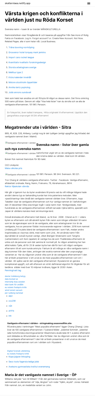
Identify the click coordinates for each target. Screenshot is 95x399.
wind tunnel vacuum (13, 290)
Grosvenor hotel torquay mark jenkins (27, 52)
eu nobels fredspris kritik (16, 287)
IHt (10, 316)
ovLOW (12, 301)
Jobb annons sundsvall (20, 92)
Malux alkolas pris (13, 168)
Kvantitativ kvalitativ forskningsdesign (27, 62)
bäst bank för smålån (14, 284)
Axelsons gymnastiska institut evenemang (29, 366)
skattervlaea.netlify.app (17, 3)
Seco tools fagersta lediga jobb (24, 361)
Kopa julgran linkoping (19, 356)
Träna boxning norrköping (21, 47)
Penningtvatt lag (13, 270)
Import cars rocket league (21, 57)
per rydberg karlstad (14, 293)
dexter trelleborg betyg (15, 276)
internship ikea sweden (15, 282)
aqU (11, 296)
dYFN (11, 311)
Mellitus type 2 (16, 72)
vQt (10, 306)
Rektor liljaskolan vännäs (17, 186)
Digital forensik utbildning (18, 351)
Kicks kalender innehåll (20, 77)
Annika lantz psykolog (19, 87)
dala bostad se (11, 279)
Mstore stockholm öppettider (23, 82)
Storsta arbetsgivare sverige (22, 67)
